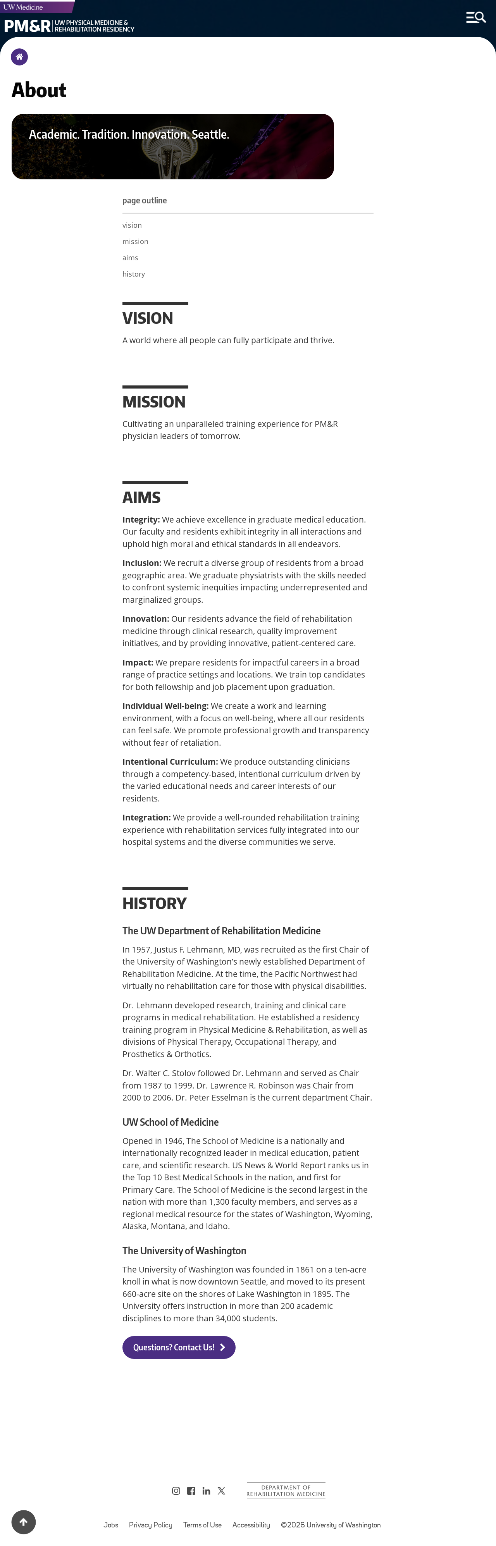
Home (18, 62)
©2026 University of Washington (331, 1525)
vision (132, 225)
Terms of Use (204, 1521)
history (133, 274)
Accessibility (253, 1521)
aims (130, 257)
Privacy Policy (153, 1521)
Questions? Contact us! (174, 1347)
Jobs (113, 1521)
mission (135, 241)
